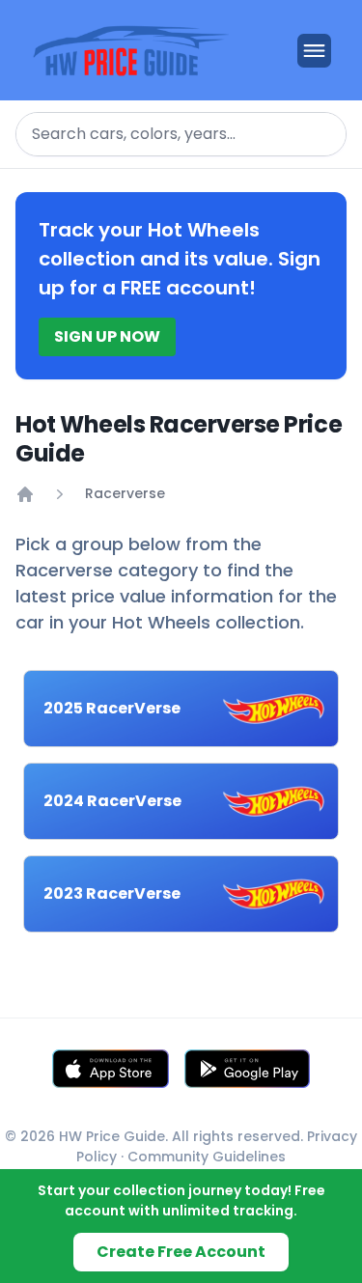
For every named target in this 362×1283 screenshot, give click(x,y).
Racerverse (125, 493)
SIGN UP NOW (107, 336)
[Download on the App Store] (110, 1068)
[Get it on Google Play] (247, 1068)
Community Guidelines (206, 1156)
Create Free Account (181, 1252)
